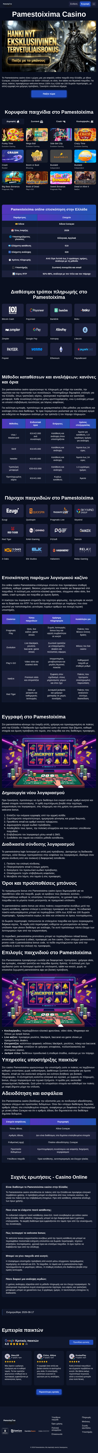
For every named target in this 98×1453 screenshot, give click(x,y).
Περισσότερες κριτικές (49, 1392)
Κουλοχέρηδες (83, 121)
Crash (59, 121)
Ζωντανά (35, 121)
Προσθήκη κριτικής (81, 1342)
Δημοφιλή (11, 121)
